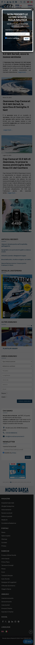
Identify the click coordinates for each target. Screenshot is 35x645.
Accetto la (13, 38)
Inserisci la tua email (12, 30)
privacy (16, 38)
